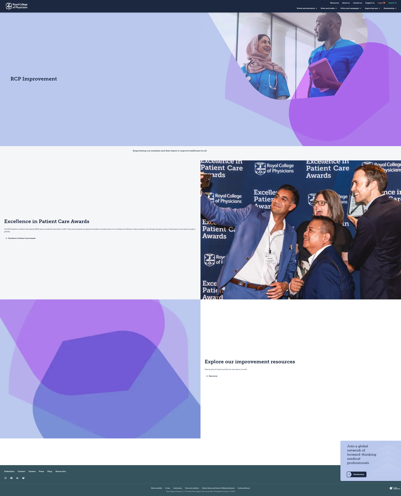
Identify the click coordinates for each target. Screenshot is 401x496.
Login (380, 3)
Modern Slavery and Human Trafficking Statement (218, 488)
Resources (334, 3)
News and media (328, 8)
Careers (32, 471)
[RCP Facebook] (11, 478)
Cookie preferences (244, 488)
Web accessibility (156, 488)
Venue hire (60, 471)
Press (41, 471)
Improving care (371, 8)
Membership (389, 8)
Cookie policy (177, 488)
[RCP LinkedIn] (17, 478)
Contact (21, 471)
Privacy (167, 488)
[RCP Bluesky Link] (23, 478)
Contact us (357, 3)
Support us (369, 3)
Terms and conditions (192, 488)
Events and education (306, 8)
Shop (49, 471)
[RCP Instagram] (5, 478)
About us (346, 3)
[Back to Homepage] (15, 6)
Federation (9, 471)
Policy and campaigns (350, 8)
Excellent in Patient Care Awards (22, 238)
